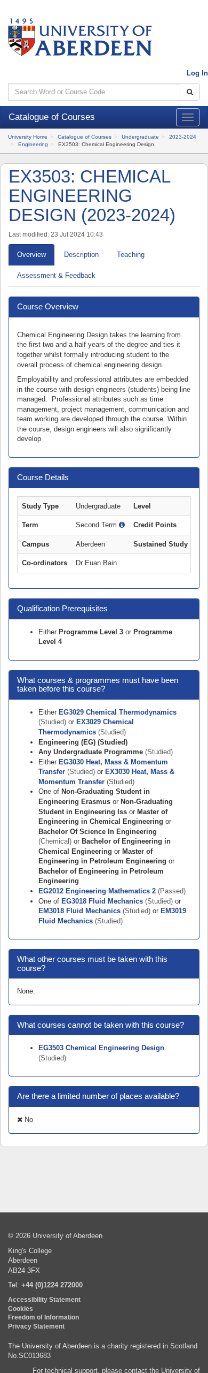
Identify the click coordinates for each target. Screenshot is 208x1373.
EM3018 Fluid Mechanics (80, 911)
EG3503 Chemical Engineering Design (101, 1048)
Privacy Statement (36, 1326)
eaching (131, 255)
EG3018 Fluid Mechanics (103, 901)
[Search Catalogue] (190, 92)
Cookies (20, 1308)
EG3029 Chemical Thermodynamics (118, 712)
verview (31, 255)
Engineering (33, 144)
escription (81, 255)
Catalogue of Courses (84, 137)
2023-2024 (182, 137)
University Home (27, 137)
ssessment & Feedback (56, 275)
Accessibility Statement (44, 1299)
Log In (197, 73)
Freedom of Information (43, 1317)
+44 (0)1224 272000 (52, 1285)
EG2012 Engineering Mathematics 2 (98, 891)
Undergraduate (140, 137)
